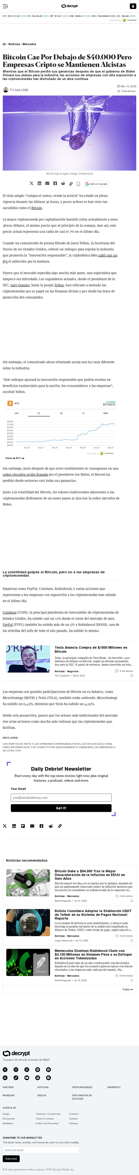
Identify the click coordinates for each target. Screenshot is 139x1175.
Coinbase (10, 612)
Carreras (73, 1118)
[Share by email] (47, 183)
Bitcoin (36, 208)
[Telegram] (48, 1077)
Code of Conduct (45, 1118)
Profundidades (82, 1087)
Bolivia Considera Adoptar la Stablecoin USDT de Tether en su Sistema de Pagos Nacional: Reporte (93, 914)
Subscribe (11, 1158)
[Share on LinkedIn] (39, 183)
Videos (41, 1095)
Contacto (74, 1113)
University (114, 1087)
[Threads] (26, 1069)
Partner (8, 1087)
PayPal (8, 624)
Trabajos (73, 1123)
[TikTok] (16, 1077)
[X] (5, 1069)
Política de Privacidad (47, 1123)
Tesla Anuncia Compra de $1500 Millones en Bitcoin (91, 649)
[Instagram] (16, 1069)
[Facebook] (48, 1069)
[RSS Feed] (5, 1077)
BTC (5, 16)
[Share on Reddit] (63, 183)
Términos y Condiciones (48, 1113)
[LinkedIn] (37, 1069)
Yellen (59, 285)
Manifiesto (8, 1123)
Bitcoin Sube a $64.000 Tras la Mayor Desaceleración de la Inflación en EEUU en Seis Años (90, 874)
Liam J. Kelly (21, 89)
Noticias (42, 1087)
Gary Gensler (20, 285)
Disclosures (9, 1118)
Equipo (6, 1113)
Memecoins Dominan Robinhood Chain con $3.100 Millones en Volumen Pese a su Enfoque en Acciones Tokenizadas (93, 954)
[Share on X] (31, 183)
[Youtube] (26, 1077)
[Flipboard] (37, 1077)
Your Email (18, 788)
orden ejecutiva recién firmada (25, 474)
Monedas (8, 1095)
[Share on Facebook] (55, 183)
